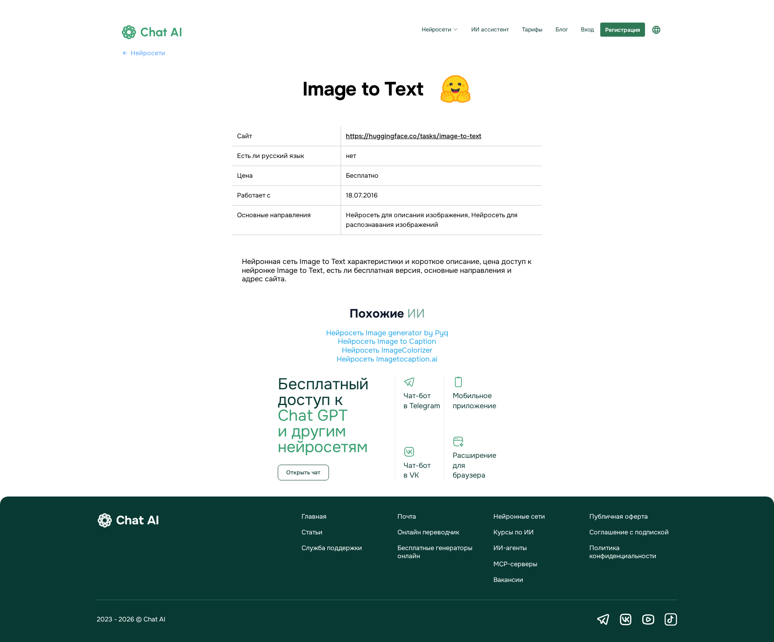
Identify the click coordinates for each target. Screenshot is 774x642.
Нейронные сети (519, 516)
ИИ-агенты (510, 548)
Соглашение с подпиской (629, 532)
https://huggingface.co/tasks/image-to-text (413, 136)
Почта (406, 516)
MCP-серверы (515, 564)
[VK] (625, 619)
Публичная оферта (618, 516)
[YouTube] (648, 619)
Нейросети (436, 29)
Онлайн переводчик (428, 532)
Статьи (312, 532)
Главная (314, 516)
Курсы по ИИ (513, 532)
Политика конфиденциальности (622, 552)
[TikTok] (670, 619)
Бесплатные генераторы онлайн (434, 552)
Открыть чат (303, 472)
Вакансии (508, 580)
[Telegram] (603, 619)
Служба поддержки (332, 548)
